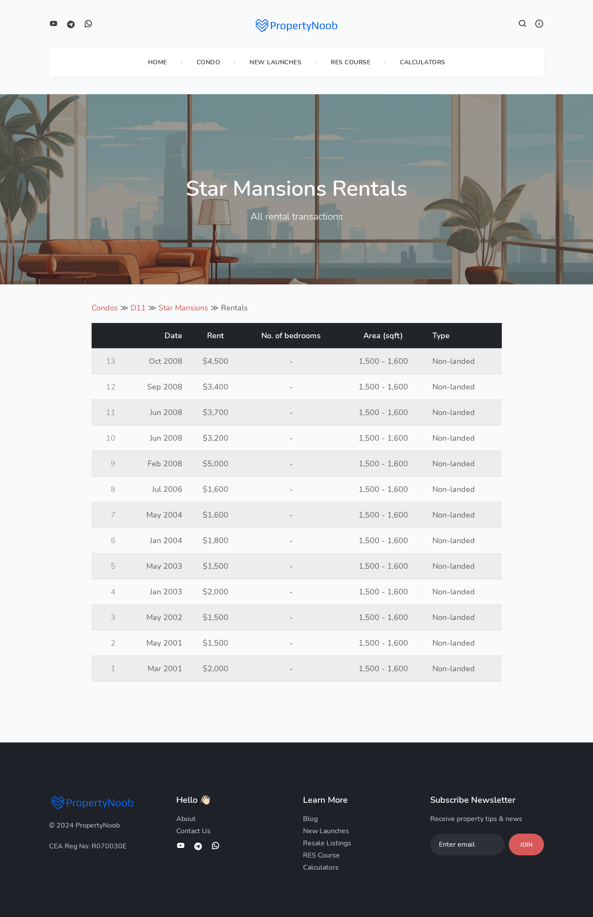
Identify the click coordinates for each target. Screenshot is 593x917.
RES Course (350, 62)
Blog (310, 819)
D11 (138, 308)
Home (157, 62)
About (186, 819)
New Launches (275, 62)
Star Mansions (183, 308)
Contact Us (193, 831)
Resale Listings (327, 843)
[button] (522, 24)
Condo (209, 62)
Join (526, 845)
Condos (105, 308)
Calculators (422, 62)
